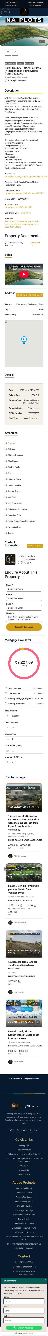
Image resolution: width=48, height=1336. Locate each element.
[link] (24, 797)
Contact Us (24, 1170)
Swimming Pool (14, 527)
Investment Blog (24, 1149)
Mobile (6, 1316)
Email (9, 604)
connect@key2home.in (26, 1266)
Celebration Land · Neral (24, 1223)
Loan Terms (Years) (13, 745)
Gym (10, 473)
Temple (11, 533)
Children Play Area (15, 455)
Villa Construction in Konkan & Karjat (24, 1154)
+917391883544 (28, 559)
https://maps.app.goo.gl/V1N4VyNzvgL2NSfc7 (24, 193)
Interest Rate (10, 734)
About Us (24, 1165)
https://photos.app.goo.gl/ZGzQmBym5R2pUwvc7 (26, 176)
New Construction (9, 868)
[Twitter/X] (36, 1130)
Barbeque (12, 443)
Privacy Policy (24, 1174)
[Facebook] (11, 1130)
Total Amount (11, 711)
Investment (29, 63)
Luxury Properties (26, 868)
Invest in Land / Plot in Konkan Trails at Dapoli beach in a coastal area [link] (23, 1035)
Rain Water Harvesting (17, 509)
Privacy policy (28, 1333)
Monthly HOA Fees (13, 757)
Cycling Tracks (14, 467)
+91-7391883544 (11, 3)
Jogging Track (14, 491)
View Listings (35, 546)
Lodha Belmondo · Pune (24, 1232)
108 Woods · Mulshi (24, 1192)
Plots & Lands (10, 63)
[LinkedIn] (30, 1130)
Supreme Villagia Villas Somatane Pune (24, 1244)
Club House (13, 461)
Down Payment (11, 722)
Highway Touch (14, 479)
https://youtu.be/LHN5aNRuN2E (18, 207)
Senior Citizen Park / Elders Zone (21, 521)
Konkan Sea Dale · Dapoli (24, 1214)
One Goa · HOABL (24, 1206)
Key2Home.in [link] (19, 992)
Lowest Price (34, 1004)
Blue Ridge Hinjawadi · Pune (24, 1228)
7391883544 (25, 213)
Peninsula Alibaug (24, 1188)
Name (9, 585)
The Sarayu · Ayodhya (24, 1210)
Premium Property (33, 787)
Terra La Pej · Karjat (24, 1197)
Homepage (24, 1145)
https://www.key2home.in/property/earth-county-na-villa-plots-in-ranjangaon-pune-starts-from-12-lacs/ (22, 224)
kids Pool (11, 497)
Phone (9, 594)
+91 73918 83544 (26, 1262)
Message (10, 613)
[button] (8, 52)
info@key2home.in (11, 5)
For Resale (8, 787)
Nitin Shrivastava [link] (20, 856)
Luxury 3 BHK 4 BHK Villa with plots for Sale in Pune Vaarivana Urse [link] (23, 889)
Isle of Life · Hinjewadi (24, 1248)
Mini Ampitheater (15, 503)
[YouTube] (24, 1130)
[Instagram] (17, 1130)
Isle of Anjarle (24, 1219)
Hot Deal (20, 63)
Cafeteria (11, 449)
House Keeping (14, 485)
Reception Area (14, 515)
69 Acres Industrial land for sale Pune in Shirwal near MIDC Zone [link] (22, 965)
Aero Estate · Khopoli (24, 1201)
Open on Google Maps (30, 295)
